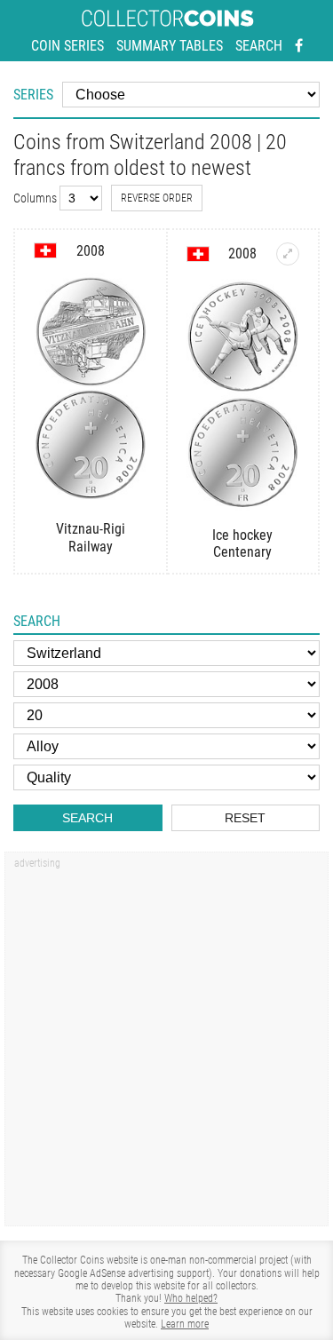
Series (33, 94)
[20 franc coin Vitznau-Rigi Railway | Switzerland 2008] (90, 389)
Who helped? (191, 1298)
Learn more (185, 1324)
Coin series (67, 45)
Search (258, 45)
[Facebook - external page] (298, 46)
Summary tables (169, 45)
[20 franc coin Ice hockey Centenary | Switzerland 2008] (287, 254)
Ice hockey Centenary (242, 543)
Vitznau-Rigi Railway (90, 537)
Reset (245, 818)
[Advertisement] (166, 1044)
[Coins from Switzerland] (45, 250)
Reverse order (157, 198)
